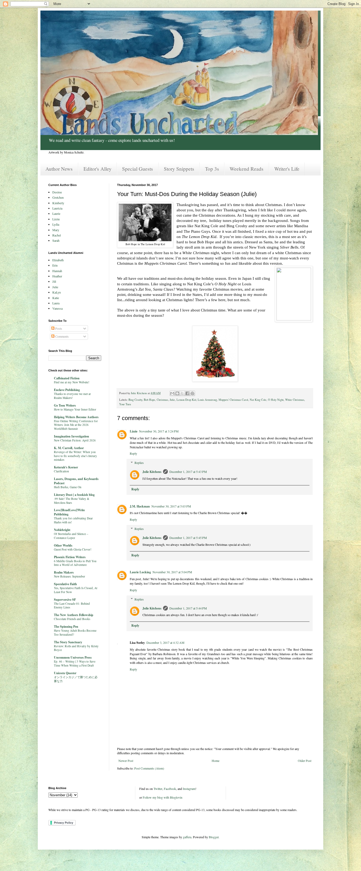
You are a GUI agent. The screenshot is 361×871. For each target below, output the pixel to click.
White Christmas (294, 400)
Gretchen (58, 197)
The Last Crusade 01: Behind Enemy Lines (72, 605)
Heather (57, 276)
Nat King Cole (258, 400)
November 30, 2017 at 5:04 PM (172, 572)
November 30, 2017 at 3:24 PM (159, 431)
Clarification (61, 471)
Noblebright (62, 530)
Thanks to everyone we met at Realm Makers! (72, 396)
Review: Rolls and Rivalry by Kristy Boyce (76, 648)
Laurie (56, 213)
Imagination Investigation (71, 436)
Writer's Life (286, 168)
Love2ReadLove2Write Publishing (69, 512)
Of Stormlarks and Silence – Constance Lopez (71, 536)
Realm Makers (64, 572)
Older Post (304, 760)
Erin (55, 265)
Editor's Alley (98, 168)
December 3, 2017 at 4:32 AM (165, 642)
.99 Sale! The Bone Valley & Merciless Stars (71, 501)
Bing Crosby (135, 400)
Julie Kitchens (151, 471)
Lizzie (133, 431)
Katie (55, 298)
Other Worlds (63, 545)
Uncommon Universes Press (73, 657)
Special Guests (137, 168)
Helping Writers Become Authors (76, 417)
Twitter (158, 788)
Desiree (57, 192)
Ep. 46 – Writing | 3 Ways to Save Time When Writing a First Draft (74, 663)
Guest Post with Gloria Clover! (72, 549)
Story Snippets (179, 168)
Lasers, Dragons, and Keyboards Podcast (76, 481)
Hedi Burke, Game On (67, 487)
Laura (55, 303)
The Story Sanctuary (68, 642)
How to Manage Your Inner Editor (75, 409)
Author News (59, 168)
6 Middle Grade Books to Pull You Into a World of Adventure (75, 563)
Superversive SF (65, 599)
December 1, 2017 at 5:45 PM (188, 537)
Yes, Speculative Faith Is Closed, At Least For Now (75, 590)
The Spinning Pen (66, 626)
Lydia (55, 224)
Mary (55, 230)
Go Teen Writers (65, 405)
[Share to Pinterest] (192, 393)
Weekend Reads (246, 168)
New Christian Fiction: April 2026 (75, 440)
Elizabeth (58, 260)
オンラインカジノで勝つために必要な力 (76, 679)
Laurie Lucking (140, 572)
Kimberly (58, 203)
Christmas (162, 400)
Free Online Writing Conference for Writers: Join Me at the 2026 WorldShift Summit (76, 425)
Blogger (214, 837)
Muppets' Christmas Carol (233, 400)
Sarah (55, 240)
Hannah (57, 271)
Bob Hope (149, 400)
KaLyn (56, 292)
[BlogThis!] (177, 393)
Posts (58, 328)
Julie (172, 400)
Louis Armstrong (207, 400)
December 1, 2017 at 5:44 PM (188, 608)
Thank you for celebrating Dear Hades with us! (73, 520)
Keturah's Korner (66, 467)
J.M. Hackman (140, 506)
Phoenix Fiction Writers (70, 557)
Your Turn (125, 404)
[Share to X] (182, 393)
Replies (139, 462)
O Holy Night (276, 400)
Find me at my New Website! (71, 382)
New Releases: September (69, 576)
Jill (54, 281)
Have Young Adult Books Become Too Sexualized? (75, 632)
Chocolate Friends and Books (72, 619)
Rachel (56, 235)
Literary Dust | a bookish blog (74, 494)
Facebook (170, 788)
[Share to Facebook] (187, 393)
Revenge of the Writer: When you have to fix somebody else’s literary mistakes (75, 456)
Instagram (189, 788)
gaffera (187, 837)
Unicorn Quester (65, 673)
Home (215, 760)
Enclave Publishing (67, 390)
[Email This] (172, 393)
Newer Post (125, 760)
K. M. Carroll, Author (69, 448)
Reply (133, 453)
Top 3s (212, 168)
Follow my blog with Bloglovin (162, 797)
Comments (61, 336)
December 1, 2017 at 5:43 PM (188, 471)
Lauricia (57, 208)
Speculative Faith (65, 584)
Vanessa (57, 308)
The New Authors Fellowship (73, 615)
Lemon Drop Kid (186, 400)
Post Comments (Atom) (149, 768)
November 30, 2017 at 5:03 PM (171, 506)
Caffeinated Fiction (67, 378)
